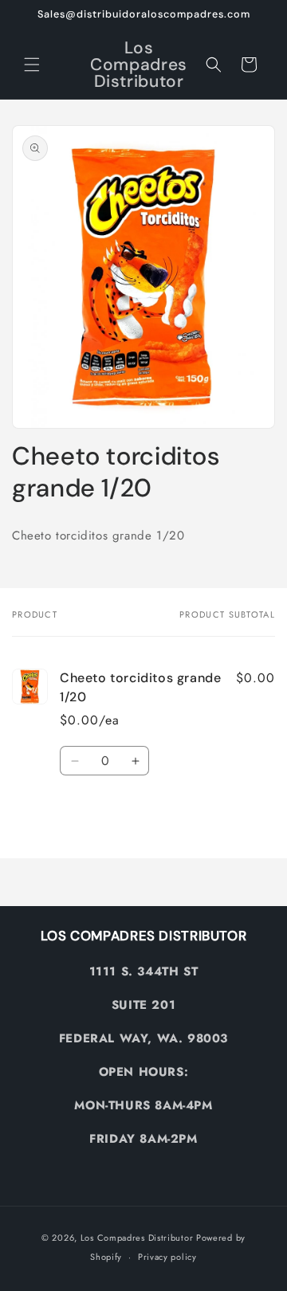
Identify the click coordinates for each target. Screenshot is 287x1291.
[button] (31, 64)
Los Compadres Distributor (137, 1237)
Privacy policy (167, 1256)
